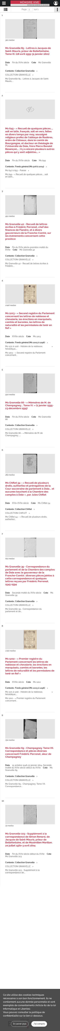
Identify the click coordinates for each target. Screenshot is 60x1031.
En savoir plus (19, 1024)
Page (24, 9)
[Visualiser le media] (30, 29)
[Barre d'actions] (57, 9)
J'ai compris (39, 1024)
